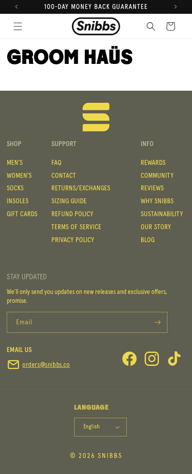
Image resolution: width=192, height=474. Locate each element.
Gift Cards (22, 214)
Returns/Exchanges (80, 188)
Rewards (153, 162)
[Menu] (18, 26)
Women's (19, 175)
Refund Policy (72, 214)
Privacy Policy (72, 239)
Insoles (18, 201)
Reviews (152, 188)
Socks (15, 188)
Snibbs (110, 455)
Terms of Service (76, 227)
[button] (151, 26)
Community (157, 175)
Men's (15, 162)
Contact (63, 175)
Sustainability (162, 214)
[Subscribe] (157, 322)
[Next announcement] (175, 6)
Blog (147, 239)
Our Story (156, 227)
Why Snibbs (157, 201)
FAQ (56, 162)
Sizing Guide (69, 201)
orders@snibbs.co (46, 364)
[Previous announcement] (16, 6)
